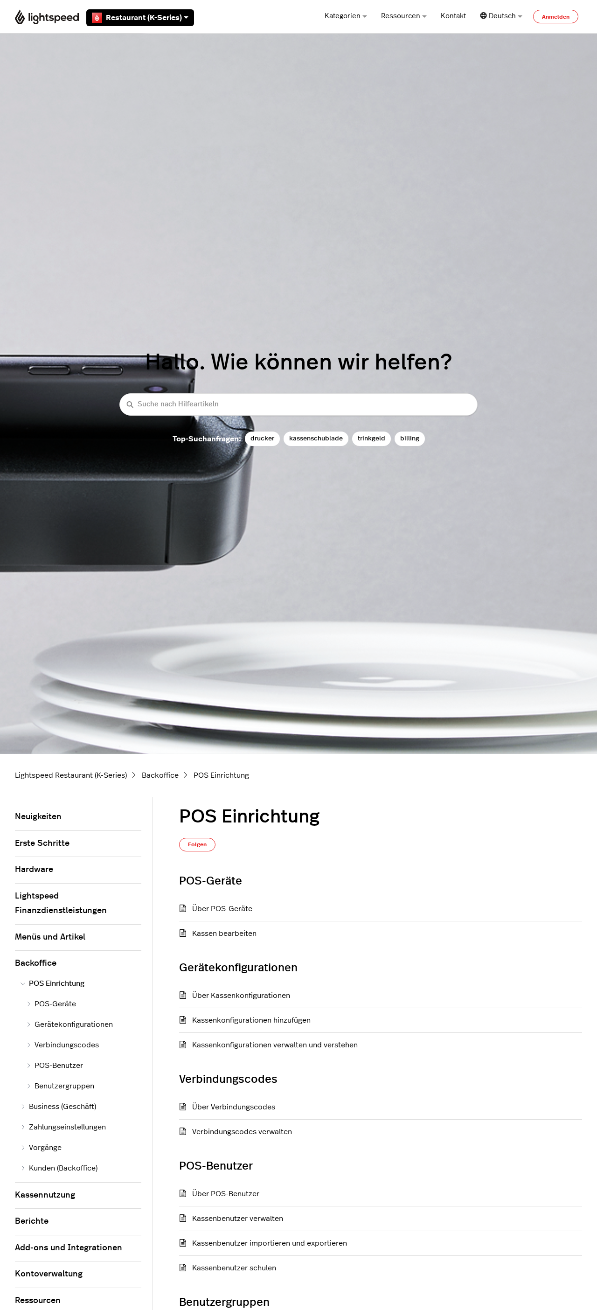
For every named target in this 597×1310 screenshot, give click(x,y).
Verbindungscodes (67, 1045)
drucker (262, 438)
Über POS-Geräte (222, 909)
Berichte (32, 1221)
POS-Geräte (55, 1004)
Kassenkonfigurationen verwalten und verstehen (275, 1045)
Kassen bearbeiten (224, 933)
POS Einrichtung (221, 775)
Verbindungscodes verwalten (242, 1132)
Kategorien (343, 16)
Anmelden (555, 17)
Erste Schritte (42, 843)
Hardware (34, 869)
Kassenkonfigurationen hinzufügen (251, 1020)
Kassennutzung (45, 1195)
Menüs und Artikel (50, 937)
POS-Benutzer (59, 1065)
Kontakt (453, 16)
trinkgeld (371, 438)
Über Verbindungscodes (233, 1107)
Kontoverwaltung (49, 1274)
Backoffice (160, 775)
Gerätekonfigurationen (74, 1024)
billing (409, 438)
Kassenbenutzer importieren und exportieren (269, 1243)
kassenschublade (316, 438)
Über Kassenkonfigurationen (241, 995)
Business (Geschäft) (62, 1106)
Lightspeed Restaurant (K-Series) (71, 775)
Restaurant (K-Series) (144, 17)
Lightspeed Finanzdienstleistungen (61, 903)
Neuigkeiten (38, 817)
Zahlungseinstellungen (67, 1127)
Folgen (197, 844)
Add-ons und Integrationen (68, 1248)
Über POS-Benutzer (225, 1194)
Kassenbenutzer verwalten (237, 1218)
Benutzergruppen (64, 1086)
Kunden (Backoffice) (63, 1168)
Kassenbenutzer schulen (234, 1268)
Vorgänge (45, 1147)
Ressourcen (400, 16)
